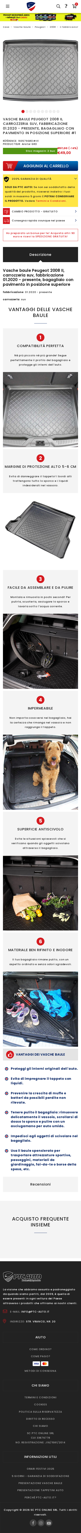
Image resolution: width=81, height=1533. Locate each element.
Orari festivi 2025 (40, 1469)
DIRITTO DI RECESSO (40, 1419)
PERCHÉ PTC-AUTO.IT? (40, 1497)
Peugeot (40, 27)
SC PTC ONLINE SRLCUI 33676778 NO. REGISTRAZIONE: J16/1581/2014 (40, 1437)
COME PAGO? (40, 1356)
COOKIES (40, 1404)
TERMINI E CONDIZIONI (40, 1397)
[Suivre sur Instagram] (41, 1522)
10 (58, 111)
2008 (53, 27)
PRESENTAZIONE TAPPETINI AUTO (40, 1490)
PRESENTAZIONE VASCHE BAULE (40, 1483)
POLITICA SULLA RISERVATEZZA (40, 1412)
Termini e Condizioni (51, 201)
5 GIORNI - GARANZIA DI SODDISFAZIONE (40, 1476)
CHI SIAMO (40, 1426)
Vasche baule (22, 27)
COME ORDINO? (40, 1349)
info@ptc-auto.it (35, 1312)
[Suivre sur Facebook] (33, 1522)
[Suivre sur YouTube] (48, 1522)
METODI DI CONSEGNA (40, 1371)
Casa (6, 27)
